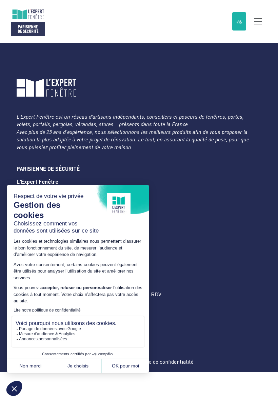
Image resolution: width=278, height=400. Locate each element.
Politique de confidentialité (162, 361)
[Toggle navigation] (258, 21)
